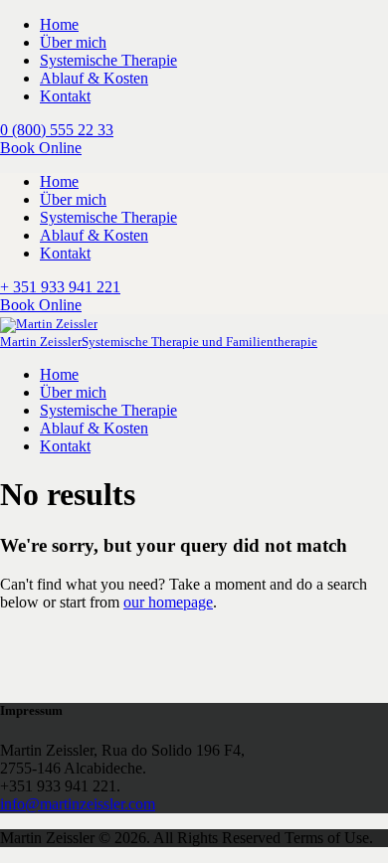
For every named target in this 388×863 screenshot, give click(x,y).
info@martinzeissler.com (77, 803)
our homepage (168, 602)
